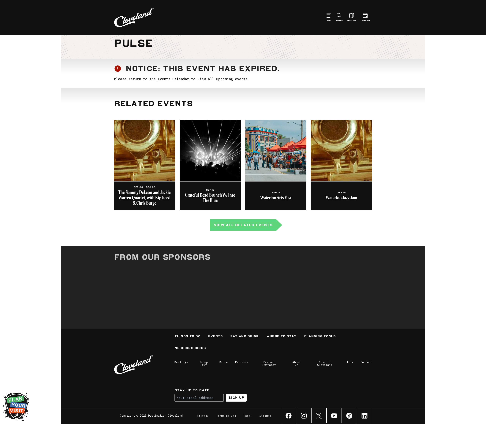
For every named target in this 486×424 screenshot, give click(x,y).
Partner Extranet (269, 364)
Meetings (181, 362)
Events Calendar (173, 79)
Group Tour (204, 364)
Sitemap (265, 415)
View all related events (243, 225)
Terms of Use (226, 415)
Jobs (349, 362)
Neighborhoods (190, 348)
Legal (248, 415)
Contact (366, 362)
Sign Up (236, 398)
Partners (242, 362)
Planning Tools (320, 336)
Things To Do (187, 336)
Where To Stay (281, 336)
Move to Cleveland (324, 364)
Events (215, 336)
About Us (296, 364)
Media (223, 362)
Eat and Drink (244, 336)
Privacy (203, 415)
